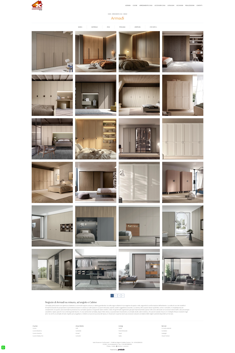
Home (109, 14)
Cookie (113, 346)
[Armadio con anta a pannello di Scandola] (95, 182)
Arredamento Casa (145, 5)
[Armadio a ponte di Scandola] (52, 138)
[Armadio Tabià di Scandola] (182, 95)
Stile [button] (108, 27)
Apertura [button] (137, 27)
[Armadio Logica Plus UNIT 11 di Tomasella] (52, 226)
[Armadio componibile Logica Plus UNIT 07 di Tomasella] (52, 269)
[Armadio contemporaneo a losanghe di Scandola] (139, 95)
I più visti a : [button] (153, 27)
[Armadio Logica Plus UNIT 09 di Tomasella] (139, 226)
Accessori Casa (160, 5)
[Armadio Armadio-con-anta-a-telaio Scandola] (139, 182)
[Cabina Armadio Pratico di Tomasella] (95, 269)
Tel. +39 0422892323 (137, 342)
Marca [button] (80, 27)
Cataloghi (171, 5)
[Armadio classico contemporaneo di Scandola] (95, 138)
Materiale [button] (94, 27)
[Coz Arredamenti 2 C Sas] (37, 5)
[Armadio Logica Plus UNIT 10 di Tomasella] (95, 226)
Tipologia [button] (122, 27)
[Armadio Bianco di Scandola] (182, 138)
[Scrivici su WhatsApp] (3, 347)
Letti (77, 328)
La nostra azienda (166, 328)
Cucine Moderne (37, 331)
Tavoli (120, 333)
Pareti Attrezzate (123, 331)
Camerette (78, 331)
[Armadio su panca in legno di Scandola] (182, 182)
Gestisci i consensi (123, 346)
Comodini (78, 336)
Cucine (135, 5)
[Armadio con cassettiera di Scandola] (95, 51)
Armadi (125, 14)
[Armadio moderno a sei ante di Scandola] (139, 138)
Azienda (128, 5)
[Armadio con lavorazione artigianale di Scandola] (95, 95)
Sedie (120, 336)
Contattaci (164, 331)
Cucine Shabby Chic (38, 336)
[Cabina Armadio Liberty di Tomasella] (139, 269)
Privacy (109, 346)
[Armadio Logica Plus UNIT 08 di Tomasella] (182, 226)
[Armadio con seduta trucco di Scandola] (52, 95)
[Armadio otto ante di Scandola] (52, 182)
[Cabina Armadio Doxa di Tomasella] (182, 269)
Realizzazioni (189, 5)
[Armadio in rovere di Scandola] (139, 51)
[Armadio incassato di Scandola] (52, 51)
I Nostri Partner (166, 336)
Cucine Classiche (37, 333)
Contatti (199, 5)
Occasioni (179, 5)
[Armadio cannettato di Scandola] (182, 51)
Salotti (120, 328)
